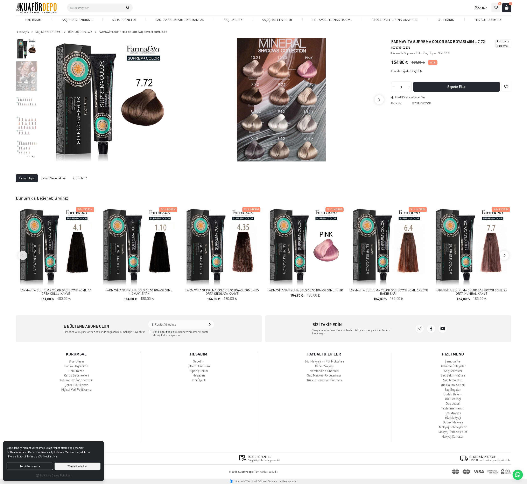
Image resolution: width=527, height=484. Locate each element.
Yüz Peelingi (453, 399)
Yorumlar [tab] (80, 178)
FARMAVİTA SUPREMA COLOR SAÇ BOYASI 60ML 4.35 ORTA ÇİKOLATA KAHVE (222, 292)
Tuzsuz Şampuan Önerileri (324, 380)
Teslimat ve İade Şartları (76, 380)
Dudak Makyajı (453, 422)
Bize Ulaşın (76, 361)
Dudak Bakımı (452, 394)
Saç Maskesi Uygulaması (324, 375)
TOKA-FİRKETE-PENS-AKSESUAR (395, 20)
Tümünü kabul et (77, 466)
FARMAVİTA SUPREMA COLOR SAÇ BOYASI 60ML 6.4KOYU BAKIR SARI (388, 292)
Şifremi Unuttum (199, 366)
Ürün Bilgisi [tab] (27, 178)
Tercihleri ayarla (30, 466)
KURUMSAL (76, 354)
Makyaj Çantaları (452, 436)
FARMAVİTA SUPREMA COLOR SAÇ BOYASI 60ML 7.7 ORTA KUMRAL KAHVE (471, 292)
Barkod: (396, 103)
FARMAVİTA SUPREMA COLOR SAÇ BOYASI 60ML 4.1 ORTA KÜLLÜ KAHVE (56, 292)
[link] (419, 329)
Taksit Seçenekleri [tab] (53, 178)
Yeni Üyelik (199, 380)
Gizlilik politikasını (164, 331)
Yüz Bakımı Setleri (453, 385)
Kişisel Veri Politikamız (76, 389)
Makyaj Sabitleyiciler (453, 427)
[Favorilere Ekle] (506, 87)
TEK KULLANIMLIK (487, 20)
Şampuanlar (453, 361)
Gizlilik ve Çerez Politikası (55, 475)
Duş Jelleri (453, 403)
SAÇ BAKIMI (34, 20)
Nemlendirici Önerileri (324, 371)
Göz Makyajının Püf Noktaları (324, 361)
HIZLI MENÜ (453, 354)
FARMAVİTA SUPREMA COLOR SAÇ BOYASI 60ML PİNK (305, 290)
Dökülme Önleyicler (453, 366)
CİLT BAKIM (446, 20)
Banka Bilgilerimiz (76, 366)
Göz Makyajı (453, 413)
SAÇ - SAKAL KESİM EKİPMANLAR (179, 20)
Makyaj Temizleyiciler (452, 432)
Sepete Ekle (456, 86)
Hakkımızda (76, 371)
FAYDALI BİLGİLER (324, 354)
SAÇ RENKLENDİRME (77, 20)
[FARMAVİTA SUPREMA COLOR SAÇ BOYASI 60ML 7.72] (111, 99)
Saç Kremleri (453, 371)
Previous (28, 156)
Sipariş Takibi (199, 371)
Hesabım (199, 375)
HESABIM (198, 354)
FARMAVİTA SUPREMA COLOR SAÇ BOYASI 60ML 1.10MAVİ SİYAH (139, 292)
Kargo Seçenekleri (76, 375)
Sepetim (198, 361)
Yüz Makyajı (453, 417)
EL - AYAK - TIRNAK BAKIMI (331, 20)
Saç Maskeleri (452, 380)
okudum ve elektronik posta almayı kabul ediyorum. (181, 333)
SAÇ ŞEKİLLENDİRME (277, 20)
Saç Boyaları (452, 389)
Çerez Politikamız (76, 385)
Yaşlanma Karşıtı (453, 408)
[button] (128, 8)
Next (379, 99)
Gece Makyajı (324, 366)
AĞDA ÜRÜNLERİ (124, 20)
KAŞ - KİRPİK (233, 20)
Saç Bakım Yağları (453, 375)
